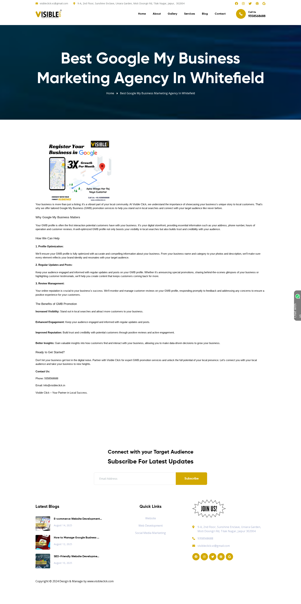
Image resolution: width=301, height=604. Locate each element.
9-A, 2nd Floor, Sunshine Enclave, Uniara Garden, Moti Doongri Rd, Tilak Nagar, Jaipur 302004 (229, 529)
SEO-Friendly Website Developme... (76, 556)
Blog (205, 14)
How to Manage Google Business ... (76, 537)
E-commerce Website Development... (78, 519)
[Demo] (209, 508)
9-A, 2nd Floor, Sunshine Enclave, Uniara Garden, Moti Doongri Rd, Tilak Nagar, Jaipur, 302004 (131, 3)
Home (142, 14)
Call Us (256, 14)
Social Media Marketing (150, 533)
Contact (220, 14)
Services (189, 14)
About (157, 14)
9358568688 (205, 538)
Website (150, 518)
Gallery (172, 14)
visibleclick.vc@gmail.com (54, 3)
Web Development (150, 525)
